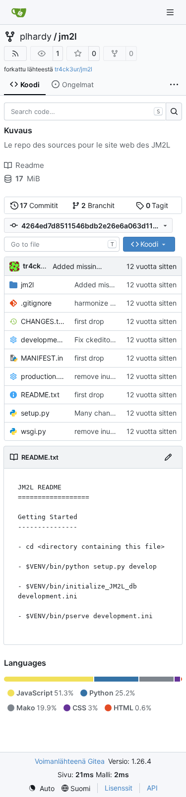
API (152, 788)
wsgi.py (33, 431)
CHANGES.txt (42, 321)
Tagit (157, 205)
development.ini (42, 339)
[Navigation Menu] (171, 12)
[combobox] (62, 244)
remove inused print (106, 376)
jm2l (68, 37)
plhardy (36, 37)
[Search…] (174, 111)
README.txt (40, 394)
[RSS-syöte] (15, 53)
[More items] (174, 84)
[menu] (41, 788)
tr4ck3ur (38, 266)
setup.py (35, 413)
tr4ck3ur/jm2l (73, 69)
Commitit (39, 205)
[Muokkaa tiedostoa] (168, 457)
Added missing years (87, 266)
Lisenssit (118, 788)
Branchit (98, 205)
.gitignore (36, 303)
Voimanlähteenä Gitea (70, 761)
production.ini (42, 376)
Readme (29, 165)
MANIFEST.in (42, 358)
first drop (89, 321)
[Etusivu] (19, 12)
